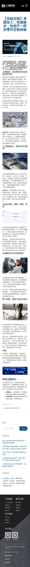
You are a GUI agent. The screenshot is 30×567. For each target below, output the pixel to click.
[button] (22, 5)
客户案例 (5, 480)
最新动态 (5, 483)
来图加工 (12, 408)
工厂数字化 (11, 480)
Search (23, 428)
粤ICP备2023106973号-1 (11, 552)
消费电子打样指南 (20, 483)
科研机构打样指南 (7, 485)
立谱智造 (10, 56)
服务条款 (7, 559)
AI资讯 (12, 478)
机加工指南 (11, 483)
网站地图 (7, 562)
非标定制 (17, 408)
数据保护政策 (8, 555)
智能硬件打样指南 (20, 480)
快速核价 (7, 408)
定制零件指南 (18, 478)
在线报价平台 (6, 384)
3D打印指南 (6, 478)
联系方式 (10, 382)
